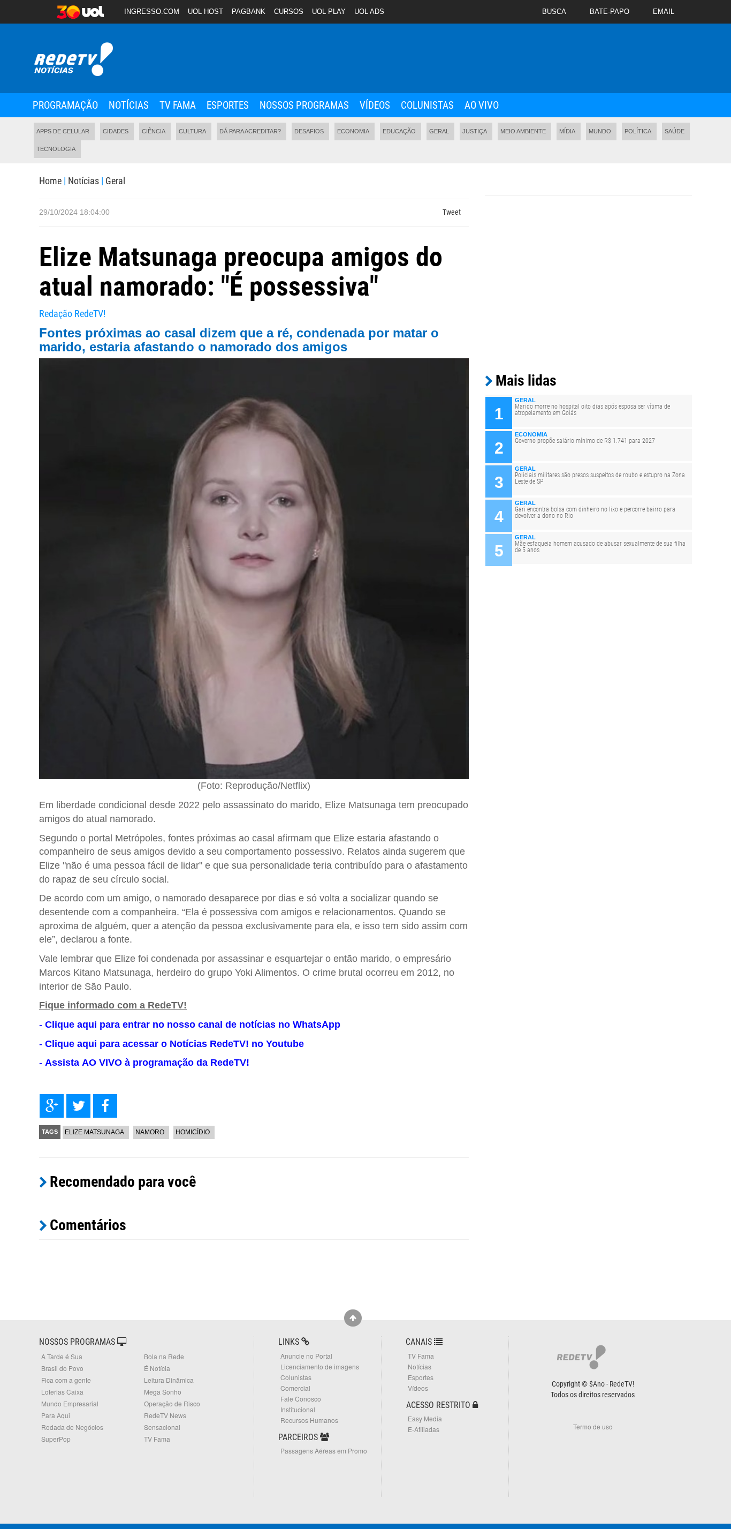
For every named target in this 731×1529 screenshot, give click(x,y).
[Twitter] (78, 1106)
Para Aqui (55, 1415)
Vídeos (375, 105)
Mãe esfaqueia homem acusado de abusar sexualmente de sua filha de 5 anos (600, 547)
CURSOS (288, 11)
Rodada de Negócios (72, 1427)
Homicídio (193, 1132)
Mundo (600, 131)
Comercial (295, 1387)
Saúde (674, 131)
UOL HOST (205, 11)
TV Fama (177, 105)
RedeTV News (165, 1415)
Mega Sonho (162, 1391)
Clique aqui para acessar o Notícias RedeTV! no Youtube (174, 1043)
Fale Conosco (300, 1398)
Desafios (309, 131)
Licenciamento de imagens (319, 1366)
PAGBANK (248, 11)
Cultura (192, 131)
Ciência (153, 131)
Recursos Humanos (309, 1420)
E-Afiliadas (423, 1429)
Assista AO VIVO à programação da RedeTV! (147, 1062)
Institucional (297, 1409)
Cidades (115, 131)
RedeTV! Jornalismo (72, 60)
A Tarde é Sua (61, 1356)
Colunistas (427, 105)
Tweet (452, 212)
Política (638, 131)
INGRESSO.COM (151, 11)
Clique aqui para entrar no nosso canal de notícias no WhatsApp (192, 1024)
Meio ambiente (523, 131)
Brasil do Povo (62, 1368)
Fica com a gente (66, 1379)
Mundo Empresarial (69, 1403)
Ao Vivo (482, 105)
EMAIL (663, 11)
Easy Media (425, 1418)
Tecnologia (55, 149)
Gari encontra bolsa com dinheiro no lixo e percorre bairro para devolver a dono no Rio (595, 512)
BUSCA (554, 11)
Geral (439, 131)
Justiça (474, 131)
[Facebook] (105, 1106)
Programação (65, 105)
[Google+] (52, 1106)
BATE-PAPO (609, 11)
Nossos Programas (304, 105)
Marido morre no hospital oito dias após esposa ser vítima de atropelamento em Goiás (592, 410)
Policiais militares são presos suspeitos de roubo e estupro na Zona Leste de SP (600, 478)
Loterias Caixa (62, 1391)
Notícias (129, 105)
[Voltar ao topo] (353, 1318)
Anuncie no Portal (306, 1355)
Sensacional (162, 1427)
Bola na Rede (164, 1356)
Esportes (228, 105)
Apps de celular (62, 131)
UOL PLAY (329, 11)
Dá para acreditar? (250, 131)
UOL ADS (369, 11)
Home (50, 180)
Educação (399, 131)
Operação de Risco (172, 1403)
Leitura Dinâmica (169, 1379)
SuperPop (56, 1438)
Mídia (567, 131)
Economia (353, 131)
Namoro (149, 1132)
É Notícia (157, 1368)
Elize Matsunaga (94, 1132)
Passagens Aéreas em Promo (323, 1450)
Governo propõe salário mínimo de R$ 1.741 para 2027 (585, 441)
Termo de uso (593, 1426)
